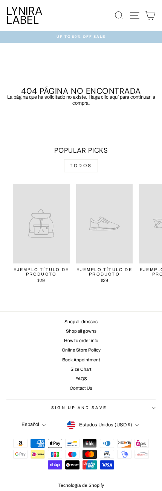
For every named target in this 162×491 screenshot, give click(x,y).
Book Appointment (81, 360)
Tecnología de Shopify (81, 485)
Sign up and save (79, 408)
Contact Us (81, 388)
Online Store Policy (81, 350)
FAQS (81, 378)
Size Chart (81, 369)
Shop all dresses (81, 321)
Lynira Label (24, 15)
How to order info (81, 340)
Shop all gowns (81, 331)
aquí (114, 97)
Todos (81, 165)
